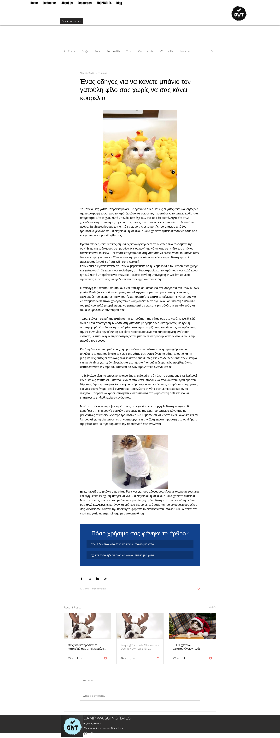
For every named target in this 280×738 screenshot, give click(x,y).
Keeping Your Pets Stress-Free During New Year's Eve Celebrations (140, 646)
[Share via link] (105, 578)
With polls (166, 51)
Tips (129, 51)
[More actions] (198, 73)
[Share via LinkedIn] (97, 578)
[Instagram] (91, 733)
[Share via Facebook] (81, 578)
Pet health (113, 51)
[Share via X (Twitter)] (89, 578)
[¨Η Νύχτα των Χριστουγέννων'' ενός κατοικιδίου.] (192, 626)
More (183, 51)
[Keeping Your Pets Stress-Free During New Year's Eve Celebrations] (140, 626)
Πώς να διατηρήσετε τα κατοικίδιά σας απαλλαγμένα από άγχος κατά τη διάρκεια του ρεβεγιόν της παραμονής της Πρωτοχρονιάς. (86, 646)
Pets (97, 51)
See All (212, 607)
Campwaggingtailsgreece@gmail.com (103, 728)
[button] (212, 51)
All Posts (69, 51)
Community (146, 51)
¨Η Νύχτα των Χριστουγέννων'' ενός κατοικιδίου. (186, 646)
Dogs (85, 51)
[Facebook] (85, 733)
